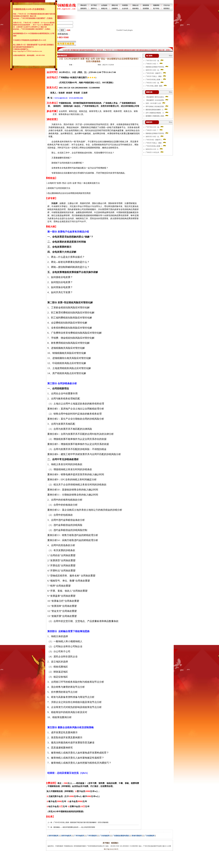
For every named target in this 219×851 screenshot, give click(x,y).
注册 (68, 30)
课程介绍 (115, 5)
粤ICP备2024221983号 (110, 849)
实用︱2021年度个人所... (154, 103)
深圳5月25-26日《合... (153, 70)
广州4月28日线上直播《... (154, 79)
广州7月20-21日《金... (153, 60)
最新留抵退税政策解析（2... (155, 110)
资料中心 (94, 8)
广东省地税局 (105, 836)
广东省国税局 (149, 836)
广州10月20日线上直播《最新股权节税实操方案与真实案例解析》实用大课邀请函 (81, 822)
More (170, 56)
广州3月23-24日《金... (153, 83)
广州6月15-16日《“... (153, 64)
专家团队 (125, 5)
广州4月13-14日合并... (153, 152)
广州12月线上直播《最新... (155, 86)
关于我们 (94, 5)
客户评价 (156, 8)
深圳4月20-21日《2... (153, 149)
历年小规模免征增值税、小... (155, 113)
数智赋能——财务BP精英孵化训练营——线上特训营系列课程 (74, 827)
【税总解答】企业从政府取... (155, 100)
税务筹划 (135, 8)
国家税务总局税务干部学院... (155, 67)
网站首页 (83, 5)
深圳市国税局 (53, 836)
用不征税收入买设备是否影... (155, 106)
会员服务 (104, 5)
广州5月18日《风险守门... (154, 73)
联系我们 (167, 8)
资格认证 (135, 5)
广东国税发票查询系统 (120, 836)
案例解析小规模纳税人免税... (155, 116)
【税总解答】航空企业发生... (155, 97)
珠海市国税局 (137, 836)
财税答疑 (146, 5)
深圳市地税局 (66, 836)
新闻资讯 (83, 8)
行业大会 (167, 5)
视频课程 (156, 5)
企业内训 (125, 8)
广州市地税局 (79, 836)
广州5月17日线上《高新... (154, 76)
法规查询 (115, 8)
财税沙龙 (104, 8)
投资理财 (146, 8)
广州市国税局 (92, 836)
